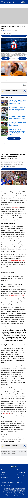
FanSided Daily (5, 475)
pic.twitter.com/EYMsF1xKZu (15, 284)
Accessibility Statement (7, 482)
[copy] (10, 33)
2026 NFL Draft (7, 413)
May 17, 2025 (16, 286)
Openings (19, 470)
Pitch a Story (20, 475)
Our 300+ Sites (21, 472)
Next (22, 58)
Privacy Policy (4, 477)
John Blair (5, 166)
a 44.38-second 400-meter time (16, 260)
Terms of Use (20, 477)
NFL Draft (7, 458)
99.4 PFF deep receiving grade (16, 295)
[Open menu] (2, 2)
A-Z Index (19, 482)
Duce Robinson (16, 207)
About (2, 470)
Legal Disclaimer (21, 480)
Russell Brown (6, 30)
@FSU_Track (7, 276)
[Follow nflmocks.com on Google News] (25, 91)
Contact (3, 472)
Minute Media (8, 488)
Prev (5, 58)
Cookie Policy (4, 480)
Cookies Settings (5, 485)
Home (2, 143)
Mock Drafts (8, 143)
